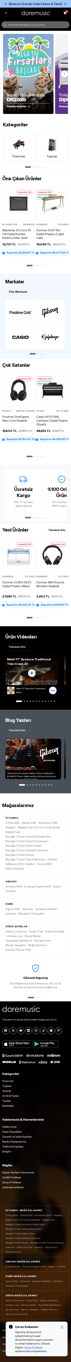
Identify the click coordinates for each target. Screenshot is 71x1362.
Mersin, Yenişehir (15, 945)
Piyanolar (8, 1081)
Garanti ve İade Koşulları (17, 1136)
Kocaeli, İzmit (42, 940)
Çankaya (10, 913)
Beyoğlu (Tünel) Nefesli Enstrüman (26, 850)
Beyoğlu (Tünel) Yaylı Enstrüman (25, 859)
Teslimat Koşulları (12, 1146)
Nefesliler (8, 1105)
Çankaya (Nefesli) (46, 909)
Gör (53, 690)
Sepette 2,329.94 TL (55, 604)
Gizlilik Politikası (11, 1177)
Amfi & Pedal (10, 1096)
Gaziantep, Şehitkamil (18, 940)
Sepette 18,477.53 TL (54, 252)
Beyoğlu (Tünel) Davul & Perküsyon (26, 841)
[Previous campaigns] (6, 73)
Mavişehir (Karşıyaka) (31, 913)
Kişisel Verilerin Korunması (18, 1172)
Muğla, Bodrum (37, 945)
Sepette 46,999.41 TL (54, 439)
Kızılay (57, 886)
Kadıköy (30, 864)
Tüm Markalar (18, 291)
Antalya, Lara (15, 936)
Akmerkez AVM (47, 823)
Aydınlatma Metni (13, 1187)
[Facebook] (5, 1030)
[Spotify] (51, 1030)
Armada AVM (13, 886)
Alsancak (27, 909)
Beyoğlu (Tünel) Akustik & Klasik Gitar (28, 836)
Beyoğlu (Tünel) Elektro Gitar (23, 845)
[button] (30, 265)
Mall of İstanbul (14, 868)
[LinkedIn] (28, 1030)
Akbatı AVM (29, 823)
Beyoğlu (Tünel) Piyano (19, 855)
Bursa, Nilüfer (33, 936)
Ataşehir (10, 827)
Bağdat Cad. (13, 832)
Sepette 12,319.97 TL (21, 252)
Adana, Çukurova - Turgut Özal (24, 931)
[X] (13, 1030)
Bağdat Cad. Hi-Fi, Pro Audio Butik (38, 827)
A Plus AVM (12, 823)
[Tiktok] (43, 1030)
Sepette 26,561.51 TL (20, 604)
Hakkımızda (9, 1126)
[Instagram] (36, 1030)
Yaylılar (6, 1101)
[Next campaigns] (64, 73)
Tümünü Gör (57, 530)
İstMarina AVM (14, 864)
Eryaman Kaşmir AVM (37, 886)
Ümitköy (10, 891)
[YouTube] (20, 1030)
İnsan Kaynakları (12, 1131)
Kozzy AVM (44, 864)
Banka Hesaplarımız (14, 1141)
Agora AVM (12, 909)
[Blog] (58, 1030)
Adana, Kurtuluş (54, 931)
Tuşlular (7, 1086)
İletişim (6, 1151)
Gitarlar (6, 1091)
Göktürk (52, 859)
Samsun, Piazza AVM (18, 949)
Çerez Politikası (11, 1182)
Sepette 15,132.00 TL (20, 439)
